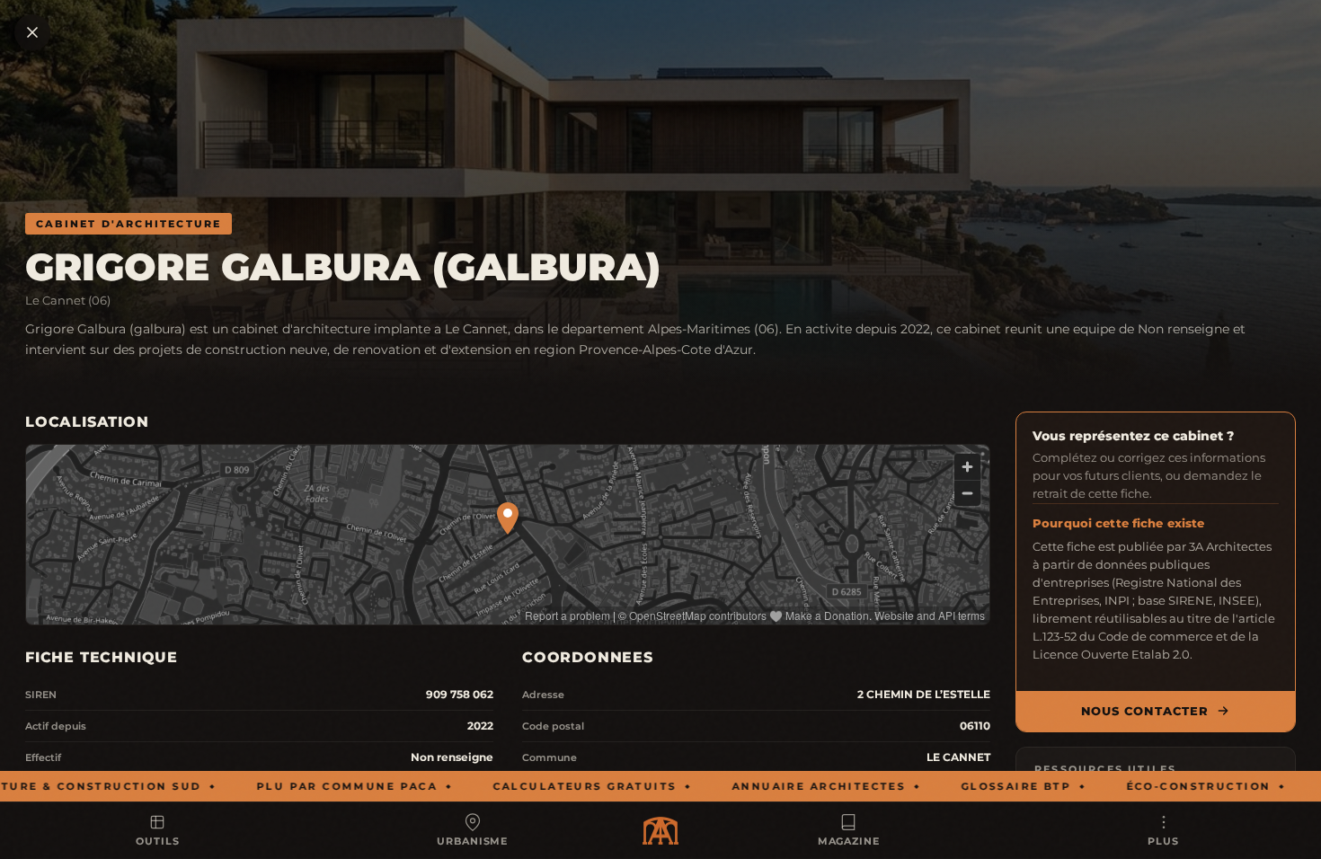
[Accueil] (660, 830)
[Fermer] (32, 32)
